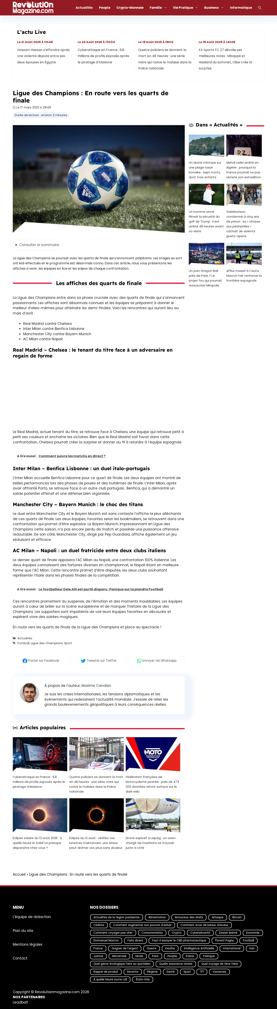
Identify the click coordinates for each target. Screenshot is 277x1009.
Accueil (19, 874)
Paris (155, 956)
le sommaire (39, 244)
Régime (152, 972)
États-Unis (143, 979)
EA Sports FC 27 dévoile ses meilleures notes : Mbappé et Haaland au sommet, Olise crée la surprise (225, 59)
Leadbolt (20, 1002)
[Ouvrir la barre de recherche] (259, 8)
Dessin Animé (228, 933)
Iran (251, 948)
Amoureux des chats (189, 917)
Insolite (170, 948)
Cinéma (98, 925)
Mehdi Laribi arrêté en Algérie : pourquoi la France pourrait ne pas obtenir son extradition (243, 169)
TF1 (202, 972)
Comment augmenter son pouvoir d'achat (142, 925)
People (104, 7)
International (231, 948)
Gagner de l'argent (125, 948)
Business (211, 7)
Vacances (219, 972)
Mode (139, 956)
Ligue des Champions (47, 643)
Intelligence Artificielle (199, 948)
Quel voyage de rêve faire (219, 964)
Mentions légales (27, 944)
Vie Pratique (183, 7)
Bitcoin (237, 917)
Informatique (241, 7)
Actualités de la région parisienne (116, 917)
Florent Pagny (224, 940)
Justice (98, 956)
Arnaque (217, 917)
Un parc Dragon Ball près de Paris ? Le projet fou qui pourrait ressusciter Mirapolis (205, 278)
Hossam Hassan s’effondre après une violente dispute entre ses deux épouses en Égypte (43, 56)
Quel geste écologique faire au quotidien (121, 964)
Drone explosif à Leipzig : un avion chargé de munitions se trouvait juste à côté (151, 843)
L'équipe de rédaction (32, 916)
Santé (170, 972)
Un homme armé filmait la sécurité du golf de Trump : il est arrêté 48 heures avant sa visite (206, 221)
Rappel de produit (105, 972)
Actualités (84, 7)
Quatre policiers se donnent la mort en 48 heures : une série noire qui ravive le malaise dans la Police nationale (164, 59)
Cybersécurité (200, 933)
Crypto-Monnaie (130, 7)
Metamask (119, 956)
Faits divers (135, 940)
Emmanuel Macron (106, 940)
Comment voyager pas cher (113, 933)
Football (23, 643)
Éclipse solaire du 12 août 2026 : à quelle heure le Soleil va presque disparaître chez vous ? (37, 843)
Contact (20, 958)
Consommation (152, 933)
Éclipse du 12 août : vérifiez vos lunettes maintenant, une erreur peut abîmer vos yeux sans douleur (95, 843)
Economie (253, 933)
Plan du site (23, 930)
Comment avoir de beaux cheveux (204, 925)
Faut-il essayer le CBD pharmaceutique (179, 940)
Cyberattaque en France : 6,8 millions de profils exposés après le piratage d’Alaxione (103, 56)
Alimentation (157, 917)
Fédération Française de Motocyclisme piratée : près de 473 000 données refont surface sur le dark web (152, 784)
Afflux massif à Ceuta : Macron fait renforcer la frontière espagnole (244, 276)
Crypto (176, 933)
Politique (209, 956)
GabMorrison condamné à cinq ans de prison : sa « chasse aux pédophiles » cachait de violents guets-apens (243, 224)
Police (190, 956)
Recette (132, 972)
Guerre (151, 948)
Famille (156, 7)
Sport (68, 643)
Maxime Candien (96, 685)
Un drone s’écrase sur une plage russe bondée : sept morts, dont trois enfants (205, 169)
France (98, 948)
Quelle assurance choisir (175, 964)
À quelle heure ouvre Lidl (110, 979)
